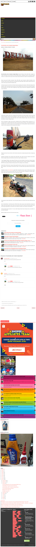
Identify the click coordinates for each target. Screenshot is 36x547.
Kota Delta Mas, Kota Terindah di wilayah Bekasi (9, 45)
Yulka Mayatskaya (7, 258)
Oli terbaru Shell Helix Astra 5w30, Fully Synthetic (12, 397)
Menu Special (15, 523)
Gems (18, 516)
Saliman (9, 266)
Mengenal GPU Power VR (6, 489)
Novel (14, 527)
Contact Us (5, 1)
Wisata (2, 34)
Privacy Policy (10, 1)
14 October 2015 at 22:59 (10, 273)
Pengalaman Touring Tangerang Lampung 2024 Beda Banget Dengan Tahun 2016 (14, 501)
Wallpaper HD (3, 36)
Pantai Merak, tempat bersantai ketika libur (9, 485)
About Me (14, 511)
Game (13, 516)
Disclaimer (13, 1)
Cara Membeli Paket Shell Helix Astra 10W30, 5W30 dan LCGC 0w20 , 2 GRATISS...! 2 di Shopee (17, 503)
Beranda (3, 18)
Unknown (5, 273)
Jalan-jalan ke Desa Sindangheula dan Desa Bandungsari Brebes (15, 248)
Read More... (29, 234)
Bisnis (2, 20)
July (3, 494)
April (3, 498)
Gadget (2, 27)
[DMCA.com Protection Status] (27, 541)
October (4, 483)
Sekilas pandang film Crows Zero (9, 410)
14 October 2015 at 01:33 (13, 258)
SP (20, 531)
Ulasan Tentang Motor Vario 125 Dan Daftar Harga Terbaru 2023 (12, 505)
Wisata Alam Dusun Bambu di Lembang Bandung (12, 232)
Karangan (14, 519)
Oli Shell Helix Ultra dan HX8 (8, 380)
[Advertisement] (23, 9)
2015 (3, 479)
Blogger (2, 23)
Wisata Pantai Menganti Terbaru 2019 (10, 244)
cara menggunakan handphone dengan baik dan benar (13, 393)
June (3, 496)
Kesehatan (2, 29)
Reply (4, 261)
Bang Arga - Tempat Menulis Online (28, 538)
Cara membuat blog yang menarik (8, 488)
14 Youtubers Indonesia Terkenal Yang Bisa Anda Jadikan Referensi (15, 402)
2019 (3, 474)
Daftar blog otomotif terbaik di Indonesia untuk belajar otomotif (14, 376)
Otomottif (3, 32)
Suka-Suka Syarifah (28, 533)
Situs (17, 531)
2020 (3, 472)
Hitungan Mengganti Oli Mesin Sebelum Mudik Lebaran (10, 507)
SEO (13, 531)
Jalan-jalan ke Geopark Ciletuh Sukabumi (11, 236)
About (2, 1)
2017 (3, 476)
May (3, 497)
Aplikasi (19, 511)
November (4, 481)
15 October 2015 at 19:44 (16, 281)
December (4, 480)
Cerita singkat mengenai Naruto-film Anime (11, 406)
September (4, 492)
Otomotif (18, 527)
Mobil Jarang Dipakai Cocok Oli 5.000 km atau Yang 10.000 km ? (12, 504)
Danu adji (26, 512)
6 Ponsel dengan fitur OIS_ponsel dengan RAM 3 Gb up (11, 484)
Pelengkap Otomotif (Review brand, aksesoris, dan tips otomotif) (29, 517)
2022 (3, 470)
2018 (3, 475)
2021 (3, 471)
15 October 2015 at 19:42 (16, 266)
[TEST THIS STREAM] (15, 349)
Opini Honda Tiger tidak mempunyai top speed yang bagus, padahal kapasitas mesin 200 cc (19, 389)
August (4, 493)
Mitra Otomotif (27, 524)
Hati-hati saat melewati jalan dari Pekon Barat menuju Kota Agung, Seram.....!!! (17, 240)
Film (2, 25)
